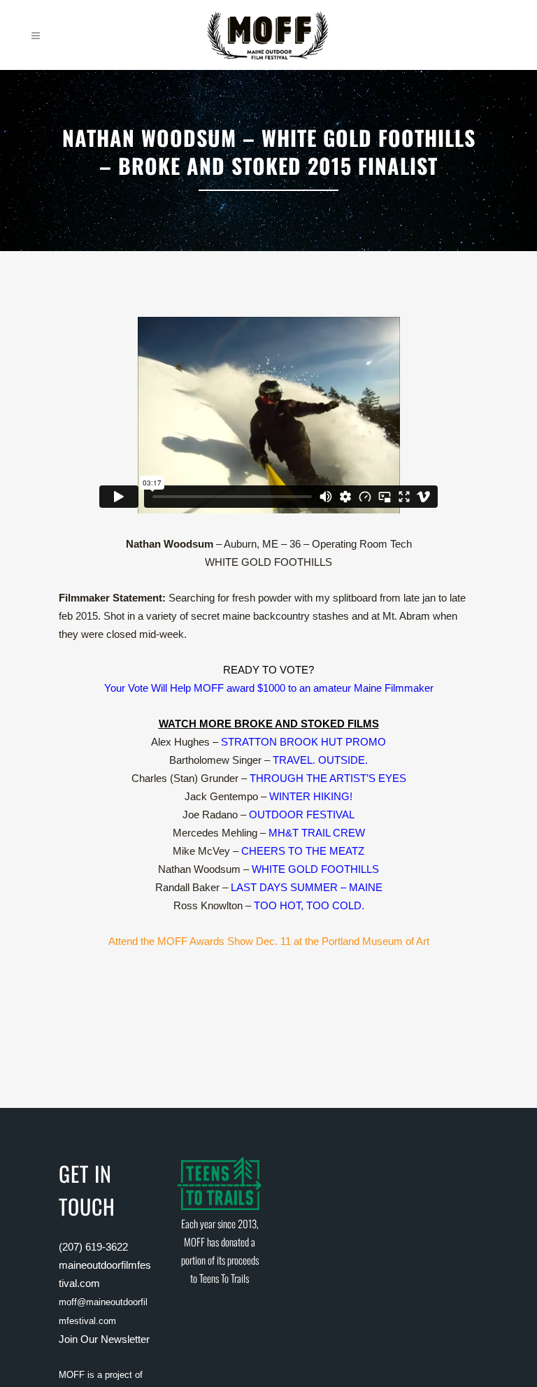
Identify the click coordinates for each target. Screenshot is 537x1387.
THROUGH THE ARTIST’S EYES (328, 778)
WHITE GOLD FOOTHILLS (315, 869)
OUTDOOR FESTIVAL (302, 814)
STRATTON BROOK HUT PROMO (303, 742)
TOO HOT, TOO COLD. (309, 905)
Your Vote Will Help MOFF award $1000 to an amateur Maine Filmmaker (269, 688)
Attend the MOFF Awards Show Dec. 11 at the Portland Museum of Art (268, 941)
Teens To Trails (224, 1278)
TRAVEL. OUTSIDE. (320, 760)
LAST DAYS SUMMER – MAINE (306, 887)
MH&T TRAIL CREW (316, 833)
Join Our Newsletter (104, 1339)
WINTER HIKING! (310, 796)
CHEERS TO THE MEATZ (302, 851)
